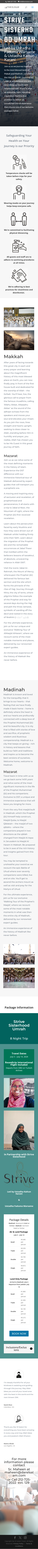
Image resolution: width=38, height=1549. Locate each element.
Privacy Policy (18, 1544)
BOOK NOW (19, 1333)
